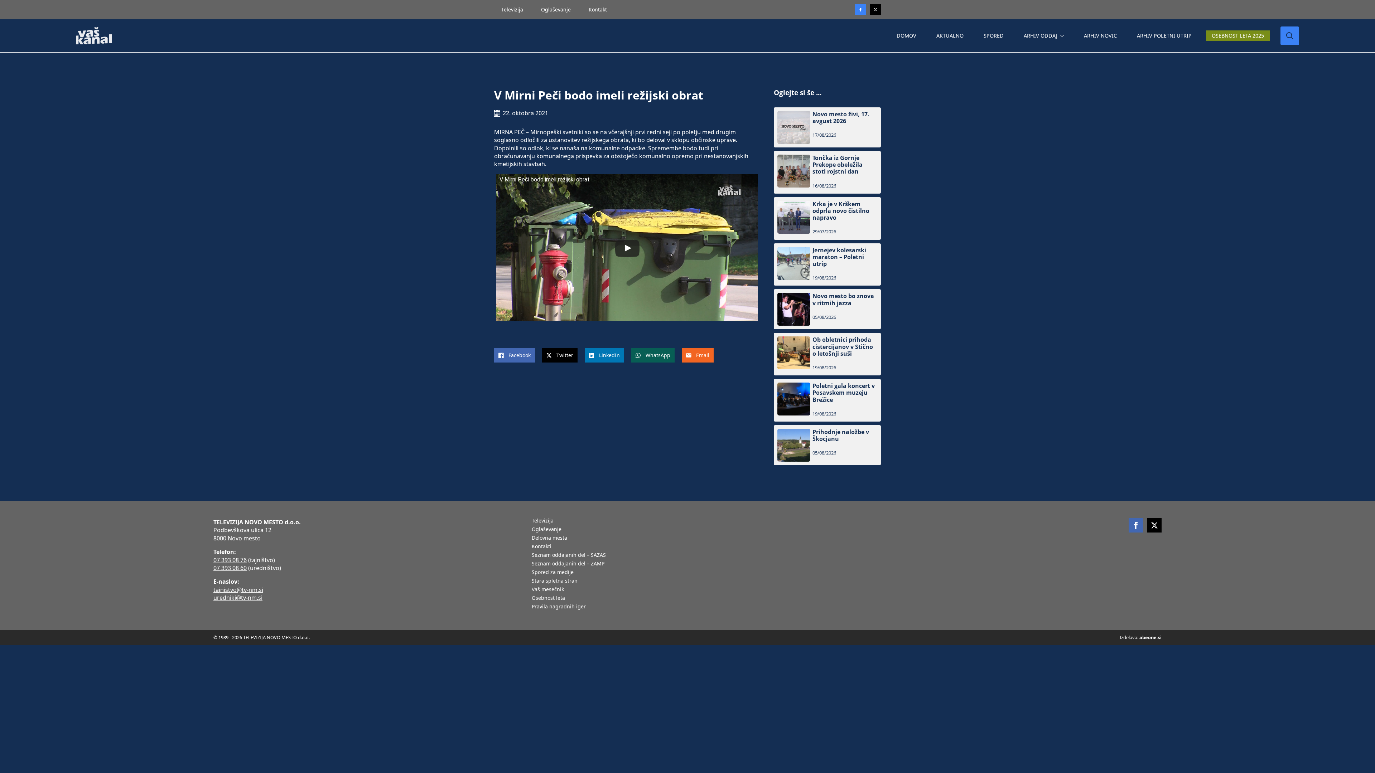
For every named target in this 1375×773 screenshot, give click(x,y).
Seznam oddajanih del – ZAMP (568, 564)
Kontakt (598, 9)
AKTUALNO (950, 35)
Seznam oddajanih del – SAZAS (569, 555)
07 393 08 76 (230, 560)
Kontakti (541, 547)
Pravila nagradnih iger (559, 607)
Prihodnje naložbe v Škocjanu (840, 435)
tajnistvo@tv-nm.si (238, 590)
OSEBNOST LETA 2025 (1238, 35)
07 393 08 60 (230, 568)
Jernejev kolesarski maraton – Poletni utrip (839, 257)
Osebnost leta (548, 598)
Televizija (512, 9)
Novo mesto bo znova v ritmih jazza (843, 299)
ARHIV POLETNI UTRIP (1164, 35)
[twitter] (875, 9)
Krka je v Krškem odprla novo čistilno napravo (840, 211)
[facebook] (1136, 525)
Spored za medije (553, 572)
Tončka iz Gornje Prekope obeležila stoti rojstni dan (837, 165)
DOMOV (906, 35)
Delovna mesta (549, 538)
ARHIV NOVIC (1100, 35)
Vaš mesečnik (548, 590)
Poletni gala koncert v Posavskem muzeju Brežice (843, 393)
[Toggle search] (1289, 35)
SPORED (994, 35)
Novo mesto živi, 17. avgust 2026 (840, 118)
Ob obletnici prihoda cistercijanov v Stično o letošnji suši (842, 346)
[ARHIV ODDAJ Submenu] (1063, 35)
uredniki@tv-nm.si (237, 598)
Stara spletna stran (555, 581)
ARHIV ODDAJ (1040, 35)
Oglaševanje (556, 9)
